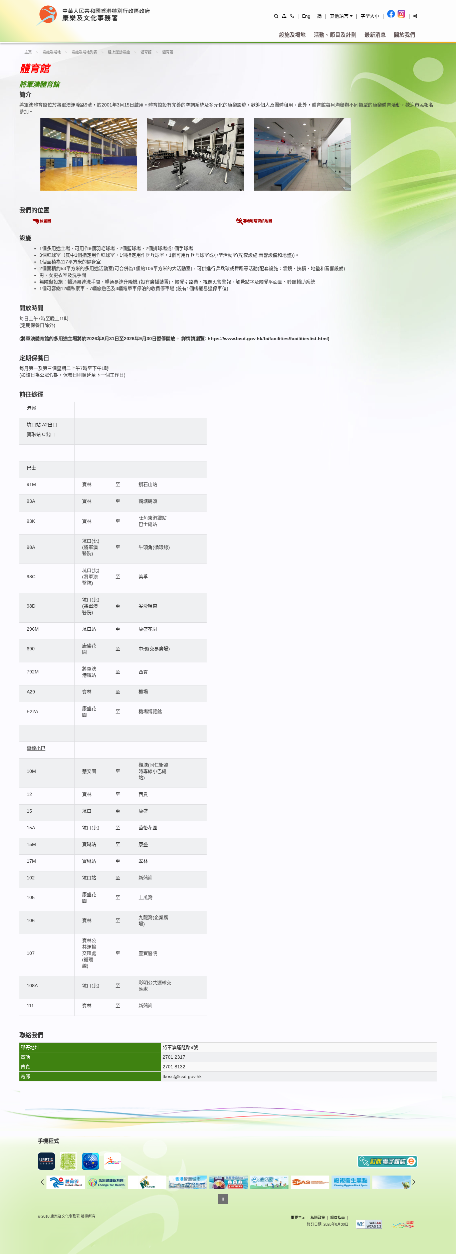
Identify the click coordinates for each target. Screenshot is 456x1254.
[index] (124, 15)
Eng (306, 16)
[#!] (415, 16)
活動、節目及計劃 (335, 35)
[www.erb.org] (84, 1182)
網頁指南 (337, 1218)
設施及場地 (292, 35)
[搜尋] (276, 16)
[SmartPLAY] (112, 1161)
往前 (42, 1182)
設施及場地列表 (84, 52)
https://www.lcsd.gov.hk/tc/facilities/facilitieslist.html (268, 338)
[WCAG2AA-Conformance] (369, 1224)
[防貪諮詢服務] (247, 1182)
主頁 (28, 52)
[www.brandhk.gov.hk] (402, 1224)
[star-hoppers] (90, 1161)
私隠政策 (317, 1218)
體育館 (146, 52)
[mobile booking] (46, 1161)
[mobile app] (68, 1161)
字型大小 (370, 16)
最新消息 (375, 35)
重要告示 (298, 1218)
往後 (414, 1182)
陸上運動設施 (119, 52)
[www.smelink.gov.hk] (369, 1182)
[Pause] (223, 1199)
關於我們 (404, 35)
